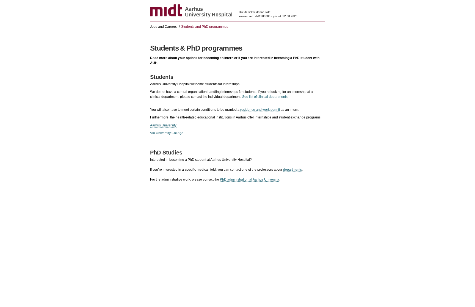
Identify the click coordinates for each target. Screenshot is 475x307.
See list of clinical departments (265, 97)
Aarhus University (163, 125)
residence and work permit (260, 110)
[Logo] (191, 11)
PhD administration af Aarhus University (249, 179)
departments (292, 170)
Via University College (166, 133)
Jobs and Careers (163, 27)
